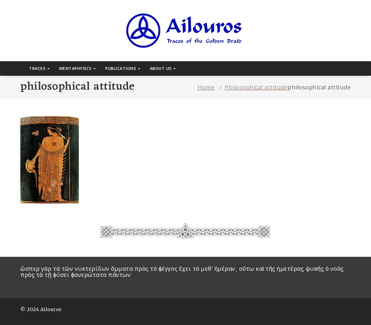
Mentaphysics (76, 68)
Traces (38, 68)
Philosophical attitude (256, 87)
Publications (121, 68)
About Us (161, 68)
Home (205, 87)
